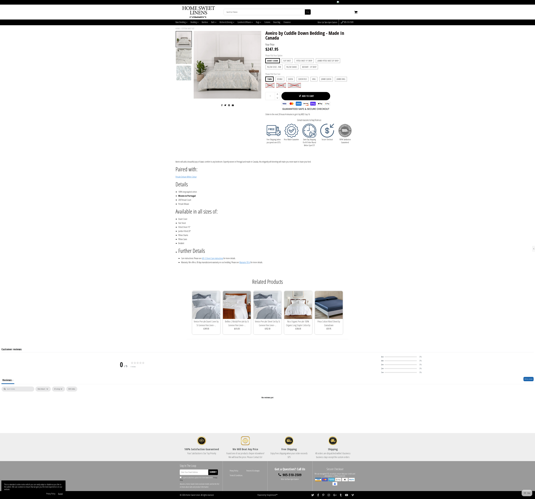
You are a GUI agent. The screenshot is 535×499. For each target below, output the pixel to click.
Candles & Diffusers (244, 22)
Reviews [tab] (8, 380)
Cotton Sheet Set (187, 28)
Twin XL (270, 85)
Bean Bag (276, 22)
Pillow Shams (291, 67)
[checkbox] (71, 389)
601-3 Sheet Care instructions (212, 258)
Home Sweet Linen (193, 494)
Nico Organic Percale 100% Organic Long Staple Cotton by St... (298, 323)
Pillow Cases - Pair (274, 67)
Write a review (528, 379)
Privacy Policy (234, 470)
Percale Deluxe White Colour (186, 176)
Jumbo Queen (326, 79)
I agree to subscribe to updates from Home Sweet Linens (198, 478)
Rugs (258, 22)
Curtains (267, 22)
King (314, 79)
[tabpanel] (267, 406)
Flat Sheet (287, 60)
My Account (354, 2)
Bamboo (205, 22)
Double (280, 79)
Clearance (287, 22)
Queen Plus (302, 79)
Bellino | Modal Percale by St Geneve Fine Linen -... (237, 323)
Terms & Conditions (236, 475)
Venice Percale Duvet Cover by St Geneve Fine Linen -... (206, 323)
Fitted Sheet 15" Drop (304, 60)
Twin (269, 79)
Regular (281, 85)
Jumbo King (341, 79)
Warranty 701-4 (244, 262)
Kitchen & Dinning (226, 22)
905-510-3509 (348, 22)
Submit (213, 471)
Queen (290, 79)
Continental (294, 85)
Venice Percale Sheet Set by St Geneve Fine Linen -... (267, 323)
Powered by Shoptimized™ (267, 494)
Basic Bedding (181, 22)
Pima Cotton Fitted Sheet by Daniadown (329, 323)
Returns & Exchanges (253, 470)
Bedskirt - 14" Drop (309, 67)
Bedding (194, 22)
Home (178, 28)
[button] (401, 357)
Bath (213, 22)
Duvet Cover (272, 60)
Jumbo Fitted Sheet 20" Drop (328, 60)
